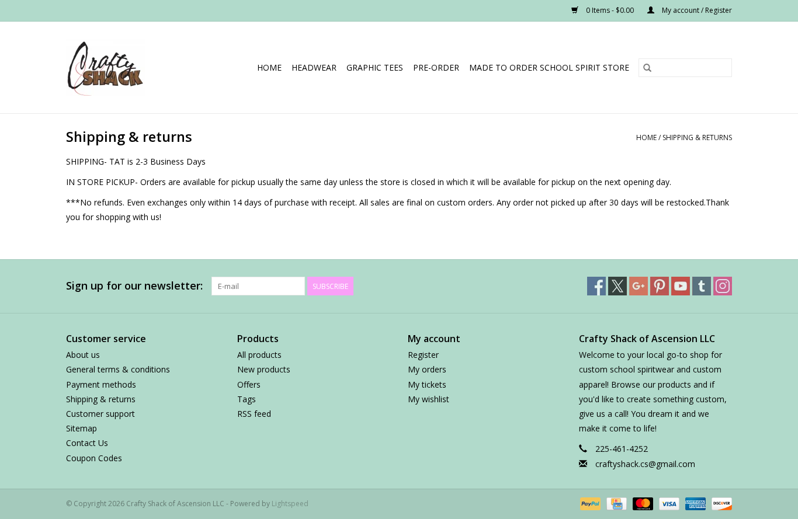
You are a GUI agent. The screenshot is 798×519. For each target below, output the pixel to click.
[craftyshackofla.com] (113, 67)
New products (263, 369)
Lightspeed (290, 503)
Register (423, 354)
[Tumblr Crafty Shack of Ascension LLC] (701, 286)
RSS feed (254, 413)
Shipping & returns (697, 137)
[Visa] (668, 503)
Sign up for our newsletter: (134, 286)
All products (259, 354)
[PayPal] (589, 503)
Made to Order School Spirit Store (549, 67)
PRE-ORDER (436, 67)
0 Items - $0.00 (610, 10)
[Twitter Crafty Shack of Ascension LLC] (617, 286)
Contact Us (87, 442)
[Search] (647, 67)
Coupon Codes (94, 458)
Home (269, 67)
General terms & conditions (118, 369)
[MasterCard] (642, 503)
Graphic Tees (374, 67)
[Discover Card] (719, 503)
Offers (249, 384)
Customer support (100, 413)
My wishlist (428, 399)
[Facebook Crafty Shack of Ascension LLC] (596, 286)
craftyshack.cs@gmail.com (645, 463)
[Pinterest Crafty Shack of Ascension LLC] (659, 286)
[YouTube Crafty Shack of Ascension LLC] (680, 286)
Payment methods (101, 384)
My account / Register (696, 10)
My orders (427, 369)
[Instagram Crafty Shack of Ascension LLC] (722, 286)
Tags (246, 399)
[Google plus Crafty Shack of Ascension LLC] (638, 286)
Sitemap (81, 428)
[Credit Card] (615, 503)
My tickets (427, 384)
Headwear (314, 67)
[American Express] (694, 503)
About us (83, 354)
